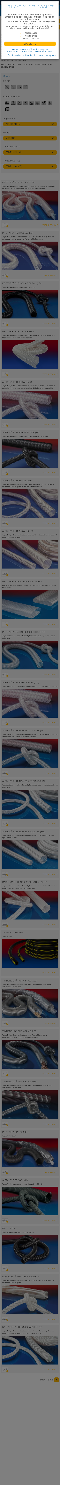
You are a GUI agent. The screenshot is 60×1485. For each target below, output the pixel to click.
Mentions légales (47, 55)
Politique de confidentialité (21, 55)
